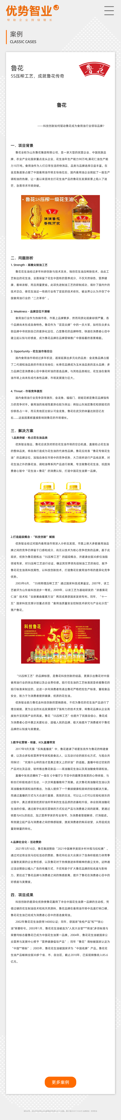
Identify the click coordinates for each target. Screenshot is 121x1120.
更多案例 (60, 1082)
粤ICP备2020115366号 (74, 1111)
